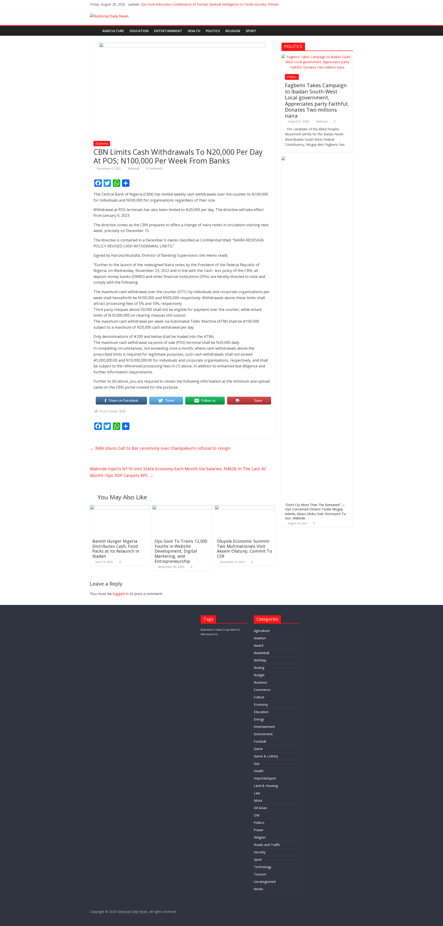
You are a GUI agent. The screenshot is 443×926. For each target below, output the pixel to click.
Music (258, 800)
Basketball (261, 653)
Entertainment (168, 31)
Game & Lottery (266, 756)
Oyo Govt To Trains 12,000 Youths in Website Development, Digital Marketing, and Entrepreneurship (181, 551)
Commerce (262, 690)
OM (256, 815)
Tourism (260, 874)
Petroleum (209, 634)
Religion (232, 31)
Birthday (260, 660)
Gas (257, 763)
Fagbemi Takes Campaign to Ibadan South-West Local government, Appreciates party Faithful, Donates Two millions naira (317, 100)
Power (258, 830)
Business (207, 629)
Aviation (260, 638)
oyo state (232, 629)
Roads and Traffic (267, 845)
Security (260, 852)
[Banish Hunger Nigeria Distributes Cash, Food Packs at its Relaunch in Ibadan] (120, 507)
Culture (259, 697)
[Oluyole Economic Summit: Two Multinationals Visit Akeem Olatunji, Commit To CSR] (245, 507)
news (219, 629)
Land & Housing (266, 785)
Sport (251, 31)
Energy (259, 719)
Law (257, 793)
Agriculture (113, 31)
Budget (259, 675)
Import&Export (265, 778)
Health (194, 31)
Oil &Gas (260, 808)
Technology (262, 867)
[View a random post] (348, 31)
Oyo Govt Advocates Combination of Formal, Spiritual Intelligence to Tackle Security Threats (210, 4)
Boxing (259, 667)
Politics (213, 31)
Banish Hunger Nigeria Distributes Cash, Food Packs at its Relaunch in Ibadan (115, 548)
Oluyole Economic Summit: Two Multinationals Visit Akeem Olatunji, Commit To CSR (244, 548)
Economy (102, 144)
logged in (121, 593)
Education (139, 31)
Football (260, 741)
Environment (263, 734)
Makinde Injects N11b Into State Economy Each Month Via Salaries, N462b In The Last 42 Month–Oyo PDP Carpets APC (178, 472)
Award (258, 645)
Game (258, 749)
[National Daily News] (94, 31)
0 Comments (154, 168)
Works (258, 889)
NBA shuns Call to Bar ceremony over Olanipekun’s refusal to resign (160, 448)
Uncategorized (264, 881)
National (134, 168)
